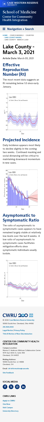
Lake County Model (13, 37)
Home (5, 35)
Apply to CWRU (9, 401)
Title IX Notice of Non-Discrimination (17, 334)
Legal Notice (8, 330)
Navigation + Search (17, 29)
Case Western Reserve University (21, 320)
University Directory (10, 411)
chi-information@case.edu (18, 368)
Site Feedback (8, 373)
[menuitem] (22, 400)
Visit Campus (8, 407)
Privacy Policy (19, 330)
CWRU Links (9, 396)
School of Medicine (20, 12)
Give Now (6, 404)
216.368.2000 (8, 327)
